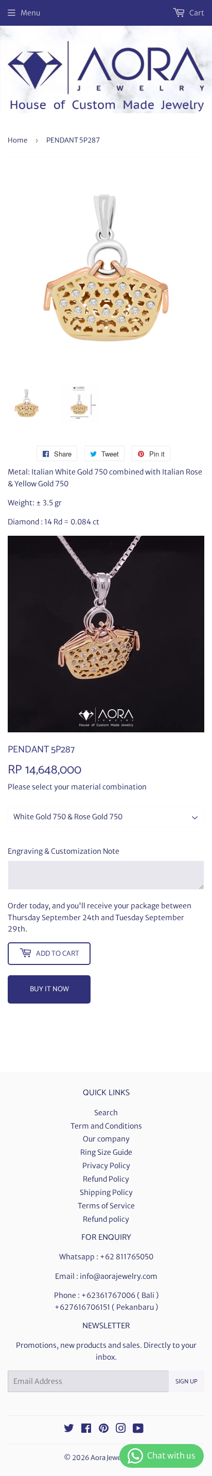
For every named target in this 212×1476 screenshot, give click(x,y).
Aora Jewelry (110, 1457)
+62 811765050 (126, 1256)
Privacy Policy (106, 1165)
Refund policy (106, 1219)
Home (17, 140)
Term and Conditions (106, 1126)
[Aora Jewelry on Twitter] (69, 1429)
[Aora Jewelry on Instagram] (121, 1429)
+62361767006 (108, 1295)
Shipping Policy (106, 1192)
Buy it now (49, 989)
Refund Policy (106, 1179)
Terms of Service (106, 1205)
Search (106, 1112)
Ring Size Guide (106, 1152)
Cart (196, 12)
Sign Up (186, 1381)
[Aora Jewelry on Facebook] (86, 1429)
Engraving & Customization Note (63, 851)
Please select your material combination (77, 787)
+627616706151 (82, 1307)
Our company (106, 1139)
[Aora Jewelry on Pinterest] (103, 1429)
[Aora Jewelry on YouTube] (138, 1429)
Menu (30, 12)
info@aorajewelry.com (118, 1276)
